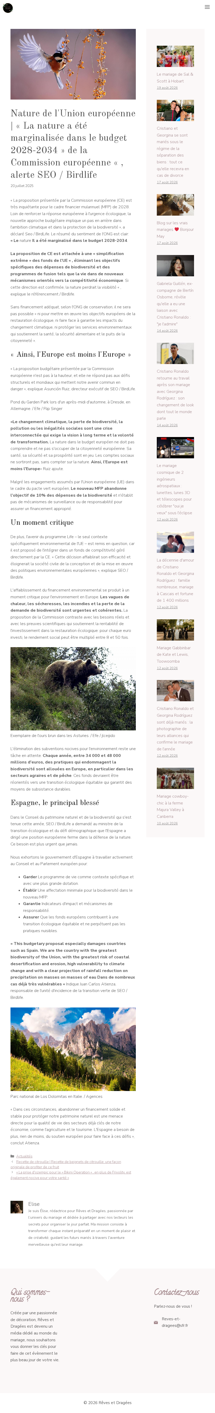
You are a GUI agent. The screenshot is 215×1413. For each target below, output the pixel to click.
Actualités (24, 1156)
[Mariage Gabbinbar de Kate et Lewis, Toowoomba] (175, 637)
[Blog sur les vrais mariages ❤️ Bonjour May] (175, 212)
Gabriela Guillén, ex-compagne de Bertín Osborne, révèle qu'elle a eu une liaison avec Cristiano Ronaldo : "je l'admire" (175, 304)
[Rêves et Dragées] (8, 8)
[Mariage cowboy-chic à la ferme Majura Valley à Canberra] (175, 785)
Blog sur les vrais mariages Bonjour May (175, 229)
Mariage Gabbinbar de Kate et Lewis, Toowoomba (174, 654)
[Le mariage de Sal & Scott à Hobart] (175, 63)
